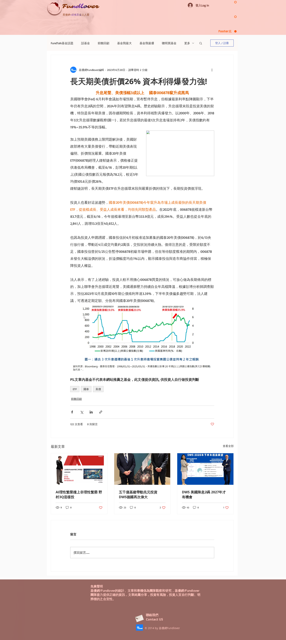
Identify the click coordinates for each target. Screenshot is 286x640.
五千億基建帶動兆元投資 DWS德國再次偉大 (138, 494)
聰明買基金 (169, 43)
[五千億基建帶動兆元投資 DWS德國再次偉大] (142, 469)
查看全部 (228, 446)
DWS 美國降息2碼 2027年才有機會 (204, 494)
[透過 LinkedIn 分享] (91, 412)
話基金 (85, 43)
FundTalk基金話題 (62, 43)
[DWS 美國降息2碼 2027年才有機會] (205, 469)
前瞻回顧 (103, 43)
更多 (187, 43)
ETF (75, 389)
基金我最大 (124, 43)
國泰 (86, 389)
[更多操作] (212, 69)
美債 (98, 389)
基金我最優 (146, 43)
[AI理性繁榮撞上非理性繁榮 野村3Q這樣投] (79, 469)
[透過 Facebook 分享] (72, 412)
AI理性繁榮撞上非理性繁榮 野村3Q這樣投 (79, 494)
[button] (201, 43)
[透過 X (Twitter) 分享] (81, 412)
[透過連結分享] (101, 412)
